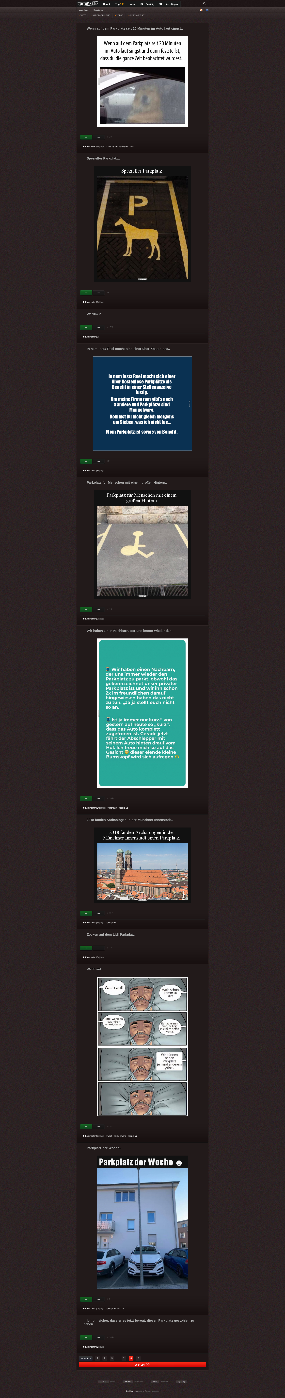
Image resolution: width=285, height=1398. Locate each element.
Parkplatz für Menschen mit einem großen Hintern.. (127, 482)
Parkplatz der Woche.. (104, 1148)
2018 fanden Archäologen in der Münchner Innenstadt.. (130, 820)
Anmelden (83, 10)
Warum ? (94, 314)
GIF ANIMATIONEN (137, 15)
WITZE (83, 15)
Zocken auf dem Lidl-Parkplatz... (112, 934)
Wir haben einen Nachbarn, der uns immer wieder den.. (130, 631)
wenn (123, 1136)
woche (121, 1308)
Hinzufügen (171, 4)
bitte (117, 1136)
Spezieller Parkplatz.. (103, 158)
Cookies (129, 1391)
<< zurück (86, 1358)
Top (119, 4)
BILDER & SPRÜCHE (101, 15)
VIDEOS (119, 15)
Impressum (138, 1391)
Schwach (99, 137)
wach (110, 1136)
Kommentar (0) (92, 302)
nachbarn (113, 808)
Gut (86, 137)
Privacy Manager (152, 1391)
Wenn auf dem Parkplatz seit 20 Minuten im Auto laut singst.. (135, 28)
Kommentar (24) (92, 808)
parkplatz (124, 146)
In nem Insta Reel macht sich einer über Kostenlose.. (128, 349)
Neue (132, 4)
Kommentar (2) (92, 470)
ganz (115, 146)
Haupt (106, 4)
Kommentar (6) (92, 922)
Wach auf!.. (95, 969)
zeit (109, 146)
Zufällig (150, 4)
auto (133, 146)
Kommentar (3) (92, 146)
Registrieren (98, 10)
